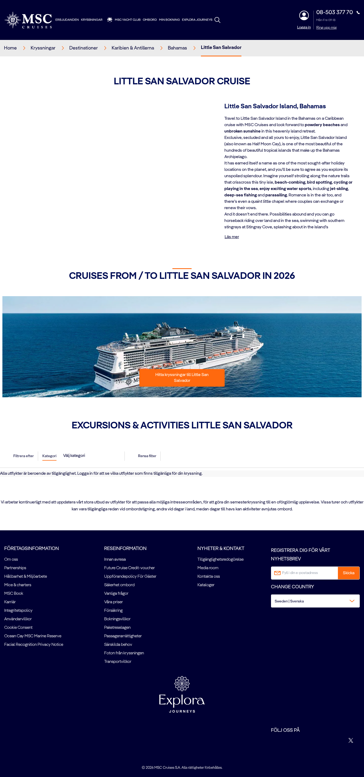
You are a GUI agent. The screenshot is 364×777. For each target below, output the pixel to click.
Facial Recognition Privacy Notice (33, 645)
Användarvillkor (18, 619)
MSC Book (13, 594)
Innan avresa (115, 559)
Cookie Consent (18, 628)
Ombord (150, 20)
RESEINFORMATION (125, 548)
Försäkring (113, 611)
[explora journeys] (182, 694)
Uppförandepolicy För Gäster (130, 577)
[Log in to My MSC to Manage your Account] (304, 15)
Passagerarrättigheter (123, 636)
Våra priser (113, 602)
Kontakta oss (208, 577)
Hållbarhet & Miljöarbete (25, 577)
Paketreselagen (117, 628)
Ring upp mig (326, 27)
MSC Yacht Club (128, 20)
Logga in (304, 27)
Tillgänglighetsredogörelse (220, 559)
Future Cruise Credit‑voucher (129, 568)
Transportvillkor (117, 662)
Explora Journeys (197, 20)
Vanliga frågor (116, 594)
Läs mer (232, 237)
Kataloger (206, 585)
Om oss (11, 559)
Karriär (10, 602)
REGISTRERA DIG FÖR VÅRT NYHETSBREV (300, 554)
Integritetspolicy (18, 611)
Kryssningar (92, 20)
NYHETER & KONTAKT (220, 548)
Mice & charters (17, 585)
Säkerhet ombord (119, 585)
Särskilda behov (118, 645)
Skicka (348, 573)
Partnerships (15, 568)
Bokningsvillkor (117, 619)
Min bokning (169, 20)
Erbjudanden (67, 20)
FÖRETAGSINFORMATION (31, 548)
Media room (208, 568)
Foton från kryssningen (124, 653)
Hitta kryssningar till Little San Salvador (182, 378)
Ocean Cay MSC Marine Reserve (32, 636)
